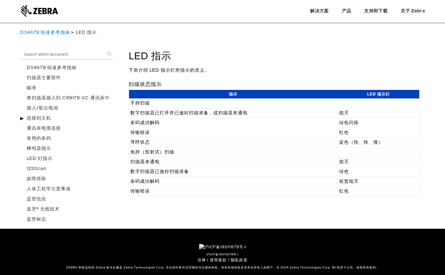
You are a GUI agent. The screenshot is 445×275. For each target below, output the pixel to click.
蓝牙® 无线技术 (43, 209)
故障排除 (36, 179)
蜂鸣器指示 (39, 148)
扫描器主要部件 (44, 78)
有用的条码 (39, 138)
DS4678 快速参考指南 (45, 32)
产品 (347, 11)
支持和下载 (376, 11)
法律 (201, 260)
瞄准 (31, 88)
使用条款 (218, 260)
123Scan (36, 168)
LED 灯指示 (39, 158)
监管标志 (36, 219)
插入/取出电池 (42, 108)
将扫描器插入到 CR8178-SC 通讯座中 (68, 98)
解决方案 (319, 11)
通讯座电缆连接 (44, 128)
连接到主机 (39, 118)
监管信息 (36, 199)
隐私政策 (239, 260)
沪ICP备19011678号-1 (222, 254)
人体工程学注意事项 (49, 189)
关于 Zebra (413, 11)
